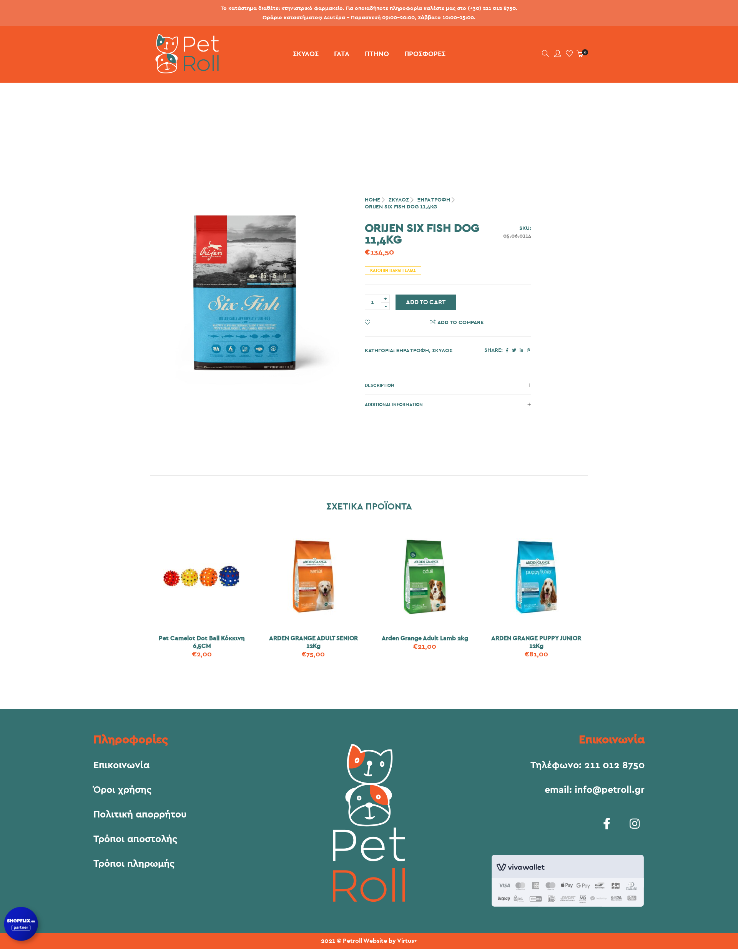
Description (379, 385)
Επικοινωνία (121, 765)
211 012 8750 (614, 765)
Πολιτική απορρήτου (139, 815)
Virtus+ (407, 941)
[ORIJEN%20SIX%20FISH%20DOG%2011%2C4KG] (507, 350)
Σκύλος (399, 200)
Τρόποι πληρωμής (134, 864)
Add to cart (425, 302)
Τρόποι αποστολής (135, 839)
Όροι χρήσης (122, 790)
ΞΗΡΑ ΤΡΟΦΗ (433, 200)
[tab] (448, 385)
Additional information (394, 404)
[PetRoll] (184, 70)
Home (372, 200)
